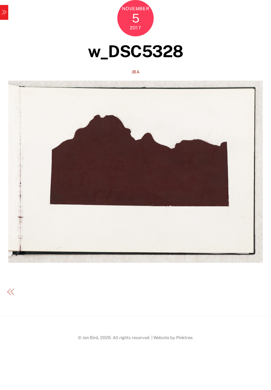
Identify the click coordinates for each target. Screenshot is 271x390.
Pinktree (184, 337)
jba (136, 71)
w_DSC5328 (135, 51)
